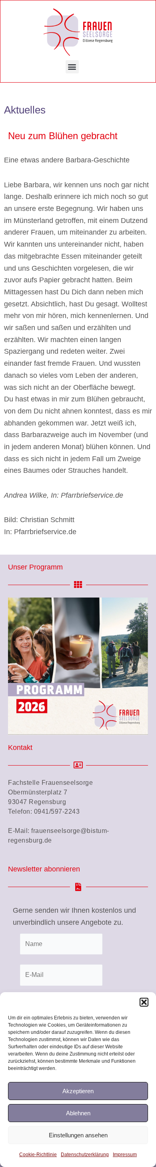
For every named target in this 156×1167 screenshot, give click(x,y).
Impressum (125, 1154)
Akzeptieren (78, 1091)
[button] (144, 1002)
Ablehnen (78, 1113)
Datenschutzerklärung (85, 1154)
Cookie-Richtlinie (38, 1154)
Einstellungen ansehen (78, 1135)
